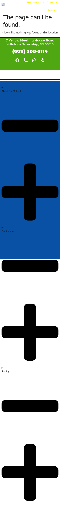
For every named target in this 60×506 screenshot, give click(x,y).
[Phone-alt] (26, 60)
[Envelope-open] (34, 60)
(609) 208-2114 (30, 51)
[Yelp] (43, 60)
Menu (51, 10)
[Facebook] (17, 60)
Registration (35, 2)
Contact (52, 2)
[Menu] (57, 9)
